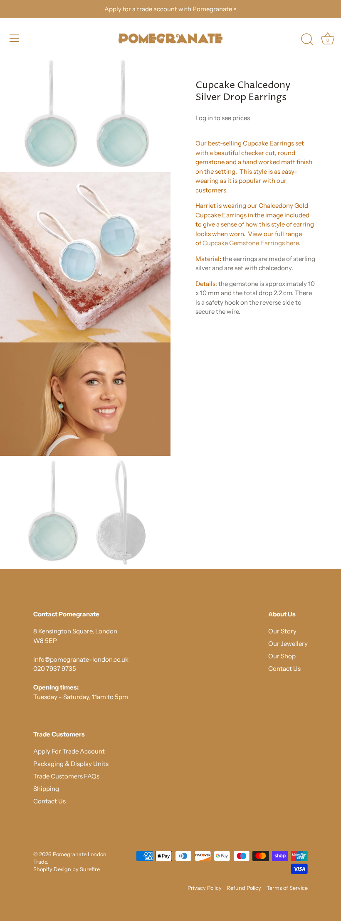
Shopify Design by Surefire (66, 869)
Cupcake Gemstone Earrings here (251, 243)
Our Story (282, 631)
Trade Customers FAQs (66, 776)
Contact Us (284, 668)
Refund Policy (244, 888)
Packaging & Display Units (71, 764)
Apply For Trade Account (69, 751)
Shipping (46, 789)
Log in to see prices (222, 118)
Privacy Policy (205, 888)
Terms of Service (287, 888)
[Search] (307, 39)
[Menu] (14, 38)
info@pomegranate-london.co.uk (80, 659)
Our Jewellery (288, 644)
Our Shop (282, 656)
